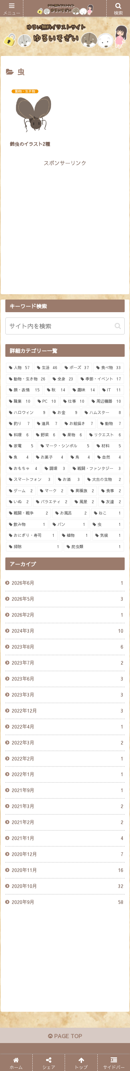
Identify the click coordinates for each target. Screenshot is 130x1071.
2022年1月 (67, 774)
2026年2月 (67, 614)
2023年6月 (67, 678)
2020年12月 (67, 854)
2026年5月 (67, 598)
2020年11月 (67, 870)
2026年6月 (67, 582)
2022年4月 (67, 726)
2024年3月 (67, 630)
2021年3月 (67, 806)
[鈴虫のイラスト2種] (80, 912)
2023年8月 (67, 646)
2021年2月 (67, 822)
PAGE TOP (67, 1035)
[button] (118, 326)
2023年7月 (67, 662)
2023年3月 (67, 694)
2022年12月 (67, 710)
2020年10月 (67, 886)
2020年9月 (67, 902)
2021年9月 (67, 790)
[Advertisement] (65, 214)
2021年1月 (67, 838)
